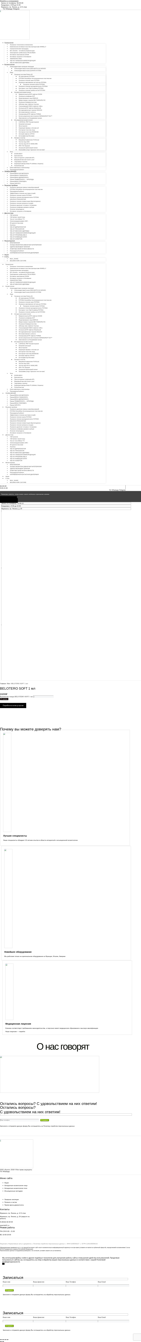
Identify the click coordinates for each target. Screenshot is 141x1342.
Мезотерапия (23, 126)
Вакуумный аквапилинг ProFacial (29, 140)
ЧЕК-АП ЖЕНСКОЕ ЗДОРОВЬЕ (19, 62)
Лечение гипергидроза (17, 209)
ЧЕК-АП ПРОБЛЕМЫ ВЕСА (18, 235)
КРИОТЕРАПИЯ (15, 243)
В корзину (4, 699)
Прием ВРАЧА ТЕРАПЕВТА (18, 181)
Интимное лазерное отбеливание (20, 56)
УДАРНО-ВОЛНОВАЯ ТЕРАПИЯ (20, 247)
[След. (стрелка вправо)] (3, 1341)
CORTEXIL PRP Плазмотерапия (29, 122)
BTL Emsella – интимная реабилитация (22, 51)
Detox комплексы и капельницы (20, 167)
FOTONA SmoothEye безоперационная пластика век (35, 78)
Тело (11, 152)
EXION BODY (18, 154)
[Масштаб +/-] (1, 1339)
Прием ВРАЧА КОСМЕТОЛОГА (19, 173)
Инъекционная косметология (23, 120)
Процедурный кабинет (17, 169)
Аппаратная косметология (22, 92)
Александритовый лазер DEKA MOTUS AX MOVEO (30, 68)
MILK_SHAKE (14, 259)
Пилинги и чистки (19, 138)
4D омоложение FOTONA (26, 76)
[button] (10, 5)
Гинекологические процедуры (19, 49)
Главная (3, 683)
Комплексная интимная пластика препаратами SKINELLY (28, 47)
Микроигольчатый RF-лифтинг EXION (30, 94)
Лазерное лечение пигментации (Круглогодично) (25, 201)
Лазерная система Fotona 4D (23, 74)
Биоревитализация (25, 124)
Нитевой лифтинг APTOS (26, 134)
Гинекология (8, 43)
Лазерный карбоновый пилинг (28, 148)
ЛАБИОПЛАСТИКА (16, 58)
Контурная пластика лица (27, 130)
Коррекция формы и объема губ (29, 128)
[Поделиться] (5, 1339)
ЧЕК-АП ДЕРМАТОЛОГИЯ (18, 227)
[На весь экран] (3, 1339)
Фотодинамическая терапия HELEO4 (30, 110)
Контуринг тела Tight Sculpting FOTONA (31, 88)
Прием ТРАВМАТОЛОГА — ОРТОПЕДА (22, 179)
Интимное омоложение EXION (19, 54)
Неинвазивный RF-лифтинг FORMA (30, 114)
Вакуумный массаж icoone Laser (24, 159)
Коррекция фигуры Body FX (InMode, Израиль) (28, 163)
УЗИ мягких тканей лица (17, 217)
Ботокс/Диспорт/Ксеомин (26, 136)
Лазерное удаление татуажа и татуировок (23, 205)
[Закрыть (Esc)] (7, 1339)
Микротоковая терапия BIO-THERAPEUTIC (32, 100)
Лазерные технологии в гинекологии (21, 45)
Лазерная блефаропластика (28, 102)
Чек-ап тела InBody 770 (17, 219)
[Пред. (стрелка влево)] (1, 1341)
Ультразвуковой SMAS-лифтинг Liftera (30, 106)
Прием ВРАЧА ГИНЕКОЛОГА (19, 175)
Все (8, 683)
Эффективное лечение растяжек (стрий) (22, 193)
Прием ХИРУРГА (15, 183)
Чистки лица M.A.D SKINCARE (28, 144)
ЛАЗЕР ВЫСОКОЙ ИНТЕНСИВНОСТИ (22, 249)
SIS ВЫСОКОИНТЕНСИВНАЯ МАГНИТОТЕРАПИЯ (26, 245)
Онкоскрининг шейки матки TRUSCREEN (22, 52)
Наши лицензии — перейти (15, 1031)
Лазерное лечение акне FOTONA (29, 80)
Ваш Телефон (71, 1282)
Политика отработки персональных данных (49, 1244)
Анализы (13, 225)
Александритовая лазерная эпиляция (22, 66)
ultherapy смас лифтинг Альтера (29, 104)
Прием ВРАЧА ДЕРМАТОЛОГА (19, 177)
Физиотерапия (9, 241)
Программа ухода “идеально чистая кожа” (32, 150)
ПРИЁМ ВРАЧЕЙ (10, 171)
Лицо (11, 72)
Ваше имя (6, 1282)
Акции (6, 255)
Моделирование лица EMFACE (28, 98)
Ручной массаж (19, 165)
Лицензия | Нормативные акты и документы (16, 1244)
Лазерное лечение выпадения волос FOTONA (33, 86)
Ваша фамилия (38, 1282)
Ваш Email (102, 1282)
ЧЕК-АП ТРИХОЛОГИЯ (17, 229)
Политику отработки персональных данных (59, 1126)
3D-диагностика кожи (16, 223)
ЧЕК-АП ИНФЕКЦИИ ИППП (18, 237)
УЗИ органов (14, 215)
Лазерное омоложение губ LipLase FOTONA (32, 82)
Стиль (6, 257)
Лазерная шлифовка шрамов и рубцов (22, 207)
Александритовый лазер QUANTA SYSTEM (27, 70)
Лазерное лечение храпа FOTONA (34, 84)
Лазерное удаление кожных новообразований (24, 187)
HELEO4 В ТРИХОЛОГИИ (18, 199)
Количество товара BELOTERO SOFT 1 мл (16, 697)
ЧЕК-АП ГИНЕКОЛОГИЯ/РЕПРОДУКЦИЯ (23, 60)
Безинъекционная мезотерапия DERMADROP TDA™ (35, 116)
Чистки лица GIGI (24, 142)
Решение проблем (11, 185)
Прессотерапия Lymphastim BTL (24, 158)
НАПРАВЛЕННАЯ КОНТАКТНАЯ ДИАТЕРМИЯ (24, 253)
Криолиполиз (18, 156)
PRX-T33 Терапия (24, 146)
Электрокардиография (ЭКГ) (19, 221)
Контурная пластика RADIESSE (29, 132)
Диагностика (8, 213)
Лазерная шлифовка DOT (27, 96)
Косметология (9, 64)
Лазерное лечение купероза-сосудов (21, 203)
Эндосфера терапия (20, 161)
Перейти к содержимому (9, 1)
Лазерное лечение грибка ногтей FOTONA (32, 90)
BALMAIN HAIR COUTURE (18, 261)
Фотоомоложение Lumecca (27, 112)
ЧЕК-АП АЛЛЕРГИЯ (16, 239)
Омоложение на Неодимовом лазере (30, 118)
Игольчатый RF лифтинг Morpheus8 (30, 108)
